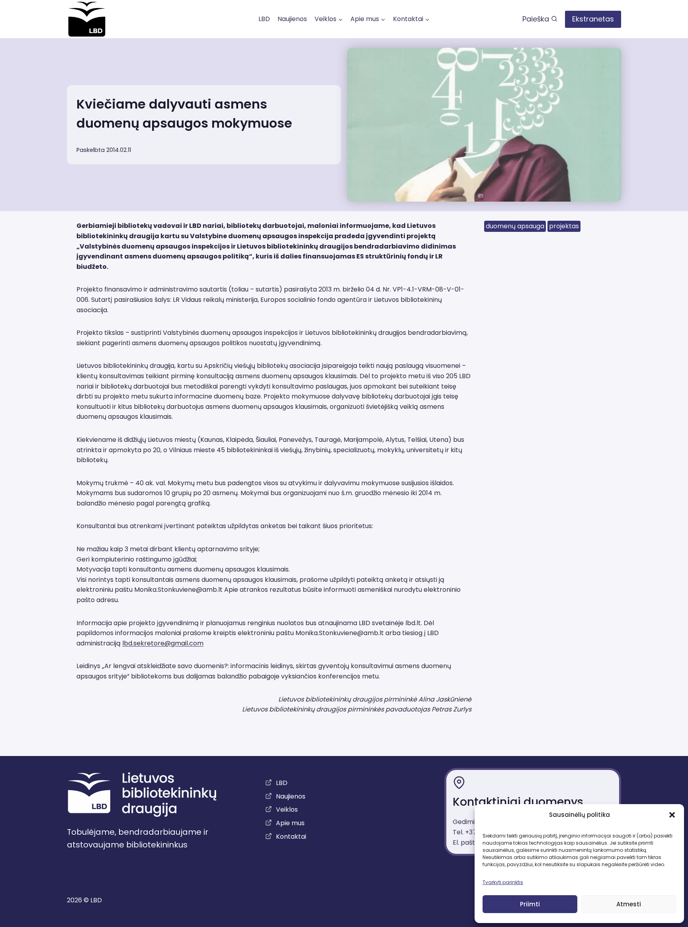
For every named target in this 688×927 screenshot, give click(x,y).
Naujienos (292, 18)
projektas (564, 226)
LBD (264, 18)
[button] (672, 815)
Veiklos (287, 809)
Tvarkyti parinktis (503, 882)
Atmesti (628, 904)
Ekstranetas (593, 19)
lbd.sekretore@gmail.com (162, 643)
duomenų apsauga (515, 226)
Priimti (530, 904)
